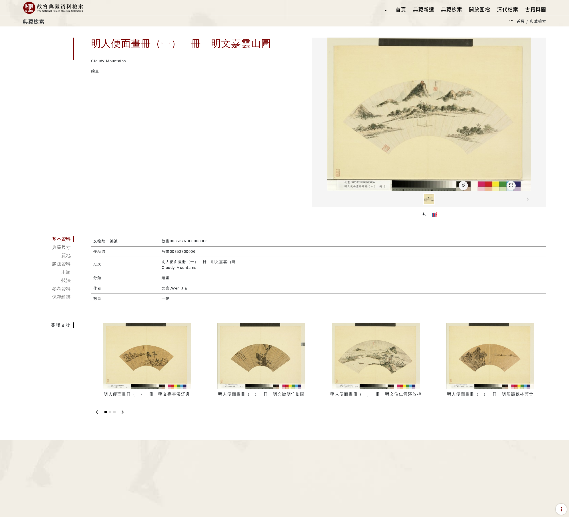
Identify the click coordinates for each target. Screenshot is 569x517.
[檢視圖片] (429, 199)
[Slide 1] (105, 412)
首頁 (521, 21)
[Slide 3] (114, 412)
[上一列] (315, 199)
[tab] (48, 239)
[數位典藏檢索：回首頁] (53, 7)
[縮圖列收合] (463, 185)
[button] (423, 214)
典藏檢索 (538, 21)
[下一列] (543, 199)
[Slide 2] (110, 412)
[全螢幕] (511, 185)
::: (385, 9)
